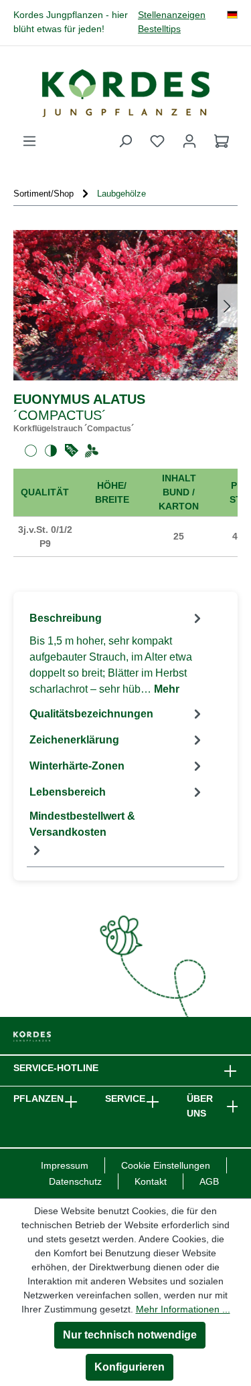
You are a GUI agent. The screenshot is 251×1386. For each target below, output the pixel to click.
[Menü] (29, 141)
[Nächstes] (228, 305)
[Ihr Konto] (189, 141)
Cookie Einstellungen (165, 1165)
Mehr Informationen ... (183, 1309)
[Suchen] (125, 141)
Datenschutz (75, 1181)
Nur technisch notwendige (130, 1335)
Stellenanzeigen (171, 15)
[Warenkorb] (221, 141)
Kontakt (151, 1181)
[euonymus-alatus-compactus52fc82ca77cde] (125, 305)
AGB (209, 1181)
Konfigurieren (129, 1367)
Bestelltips (159, 29)
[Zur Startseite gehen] (125, 93)
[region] (125, 305)
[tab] (117, 653)
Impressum (64, 1165)
